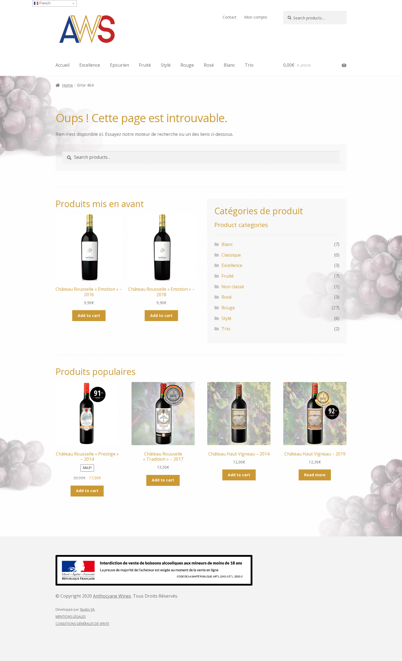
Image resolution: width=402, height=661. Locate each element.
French (44, 3)
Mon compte (255, 17)
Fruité (145, 65)
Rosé (209, 65)
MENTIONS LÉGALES (71, 616)
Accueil (62, 65)
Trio (249, 65)
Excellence (89, 65)
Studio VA (87, 609)
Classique (231, 255)
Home (67, 85)
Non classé (233, 287)
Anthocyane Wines (112, 596)
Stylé (166, 65)
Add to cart (89, 315)
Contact (230, 17)
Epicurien (119, 65)
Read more (314, 474)
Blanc (229, 65)
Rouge (187, 65)
